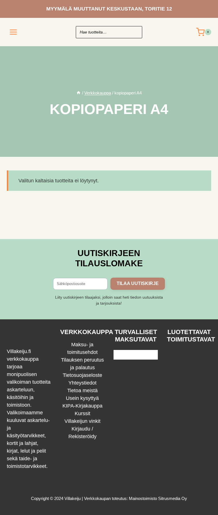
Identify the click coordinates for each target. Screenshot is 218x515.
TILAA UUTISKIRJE (138, 283)
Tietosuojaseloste (82, 375)
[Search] (135, 32)
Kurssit (82, 413)
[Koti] (78, 92)
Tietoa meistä (82, 390)
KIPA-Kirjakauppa (82, 406)
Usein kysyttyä (82, 398)
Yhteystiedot (82, 383)
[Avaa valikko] (13, 32)
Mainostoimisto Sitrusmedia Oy (158, 498)
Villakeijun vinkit (82, 421)
